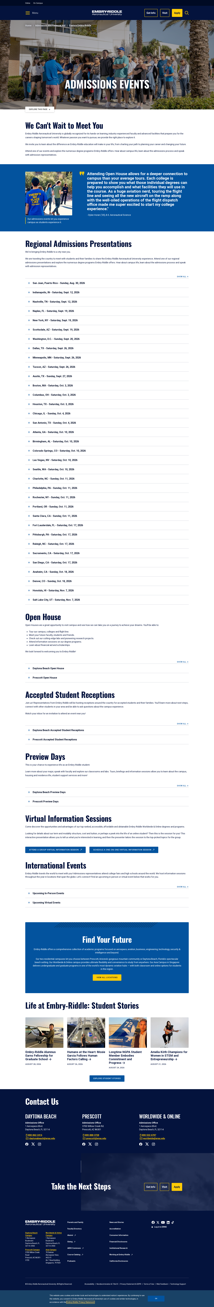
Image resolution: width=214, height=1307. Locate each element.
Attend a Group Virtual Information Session (54, 850)
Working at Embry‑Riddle (119, 1255)
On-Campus (38, 3)
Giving (70, 1242)
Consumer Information (118, 1235)
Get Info (151, 12)
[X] (33, 1144)
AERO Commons (74, 1248)
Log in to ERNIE (160, 1227)
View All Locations (107, 977)
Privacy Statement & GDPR (130, 1284)
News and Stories (116, 1222)
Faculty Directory (74, 1229)
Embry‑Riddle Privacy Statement (80, 1302)
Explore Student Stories (107, 1078)
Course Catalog (73, 1255)
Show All (181, 277)
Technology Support (178, 1284)
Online (27, 3)
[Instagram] (39, 1144)
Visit (164, 12)
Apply (177, 1186)
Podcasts (71, 1261)
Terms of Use (149, 1284)
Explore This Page (38, 109)
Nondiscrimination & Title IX (107, 1284)
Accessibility (89, 1284)
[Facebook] (26, 1144)
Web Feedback (162, 1284)
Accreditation (115, 1229)
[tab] (107, 283)
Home (28, 25)
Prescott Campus (32, 1250)
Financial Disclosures (118, 1242)
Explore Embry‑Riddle (80, 25)
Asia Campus (51, 1250)
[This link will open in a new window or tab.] (153, 1222)
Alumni (70, 1235)
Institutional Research (118, 1248)
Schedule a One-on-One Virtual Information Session (122, 850)
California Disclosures (118, 1261)
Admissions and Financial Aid (50, 25)
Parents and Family (75, 1222)
